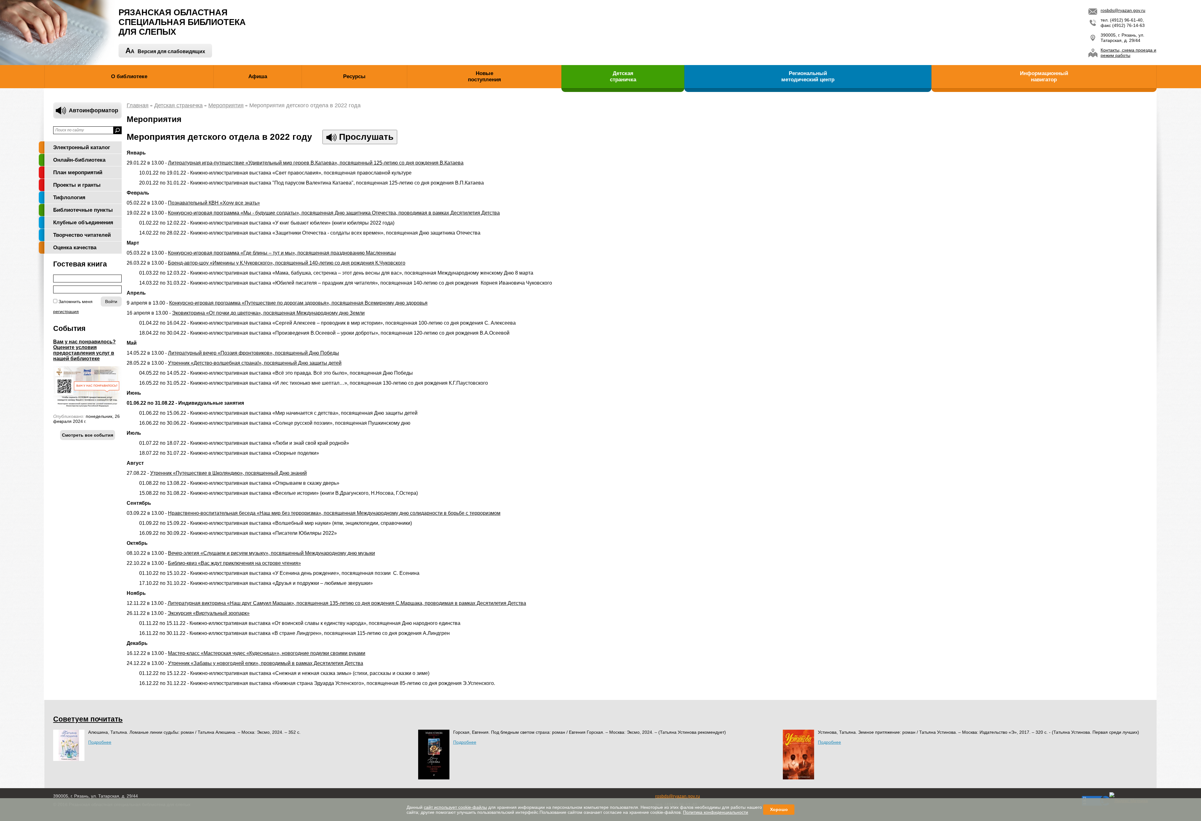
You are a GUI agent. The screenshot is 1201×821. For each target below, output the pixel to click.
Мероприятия (226, 105)
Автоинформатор (93, 110)
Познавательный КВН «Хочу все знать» (214, 202)
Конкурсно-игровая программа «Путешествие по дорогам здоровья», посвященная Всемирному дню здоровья (298, 303)
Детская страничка (178, 105)
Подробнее (99, 742)
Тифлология (69, 197)
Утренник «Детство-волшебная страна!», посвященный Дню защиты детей (255, 363)
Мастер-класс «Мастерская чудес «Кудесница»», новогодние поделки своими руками (266, 653)
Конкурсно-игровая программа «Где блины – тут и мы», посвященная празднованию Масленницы (282, 253)
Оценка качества (74, 248)
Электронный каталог (81, 147)
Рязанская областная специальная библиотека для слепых (182, 22)
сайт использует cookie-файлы (455, 807)
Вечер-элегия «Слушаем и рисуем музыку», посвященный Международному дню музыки (271, 553)
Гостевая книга (80, 264)
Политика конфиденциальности (715, 812)
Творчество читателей (82, 235)
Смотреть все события (87, 435)
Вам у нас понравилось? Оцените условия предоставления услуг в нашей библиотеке (84, 350)
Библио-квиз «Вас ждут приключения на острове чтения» (234, 563)
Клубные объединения (83, 223)
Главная (138, 105)
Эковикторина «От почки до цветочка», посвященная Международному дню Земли (268, 313)
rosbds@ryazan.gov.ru (1123, 10)
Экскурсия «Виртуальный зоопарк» (209, 613)
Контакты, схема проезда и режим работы (1128, 53)
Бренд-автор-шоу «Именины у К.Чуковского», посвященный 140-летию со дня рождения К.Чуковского (286, 263)
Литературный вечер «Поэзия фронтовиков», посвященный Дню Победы (253, 353)
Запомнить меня (75, 301)
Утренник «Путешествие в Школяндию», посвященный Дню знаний (228, 473)
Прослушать (365, 137)
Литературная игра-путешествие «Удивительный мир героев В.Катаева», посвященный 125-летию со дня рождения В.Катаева (316, 162)
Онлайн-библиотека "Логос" (79, 161)
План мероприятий (77, 172)
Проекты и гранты (77, 185)
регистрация (66, 311)
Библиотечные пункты (83, 210)
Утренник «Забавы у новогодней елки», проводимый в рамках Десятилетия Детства (265, 663)
